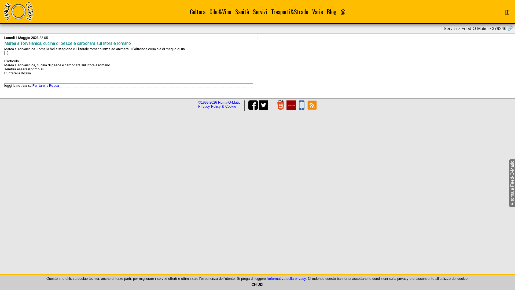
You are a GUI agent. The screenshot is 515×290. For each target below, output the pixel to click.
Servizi (260, 12)
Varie (317, 12)
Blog (331, 12)
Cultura (197, 12)
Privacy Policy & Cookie (217, 106)
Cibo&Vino (220, 12)
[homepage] (18, 11)
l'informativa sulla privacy (286, 279)
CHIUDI (257, 284)
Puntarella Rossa (45, 86)
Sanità (242, 12)
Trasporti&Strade (289, 12)
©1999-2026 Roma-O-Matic (219, 102)
